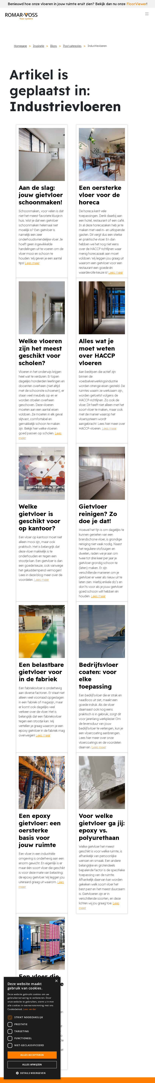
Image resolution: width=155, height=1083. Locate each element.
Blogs (53, 46)
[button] (32, 1073)
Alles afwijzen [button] (32, 1064)
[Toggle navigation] (147, 15)
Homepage (20, 46)
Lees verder (29, 1009)
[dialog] (32, 1028)
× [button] (56, 981)
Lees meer (32, 263)
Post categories (72, 46)
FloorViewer (136, 4)
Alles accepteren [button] (32, 1055)
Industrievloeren (97, 46)
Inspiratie (38, 46)
